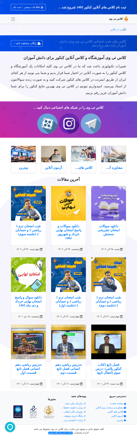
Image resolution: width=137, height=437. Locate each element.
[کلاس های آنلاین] (83, 154)
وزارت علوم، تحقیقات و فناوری (67, 407)
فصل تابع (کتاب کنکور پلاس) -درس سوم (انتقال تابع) (109, 368)
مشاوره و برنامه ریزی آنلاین (110, 407)
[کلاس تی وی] (68, 29)
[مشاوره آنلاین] (113, 154)
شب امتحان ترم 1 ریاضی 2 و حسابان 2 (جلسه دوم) (108, 301)
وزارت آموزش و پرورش (71, 420)
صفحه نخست (117, 403)
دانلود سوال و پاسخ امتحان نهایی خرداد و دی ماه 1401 (28, 301)
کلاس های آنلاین (81, 167)
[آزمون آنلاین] (53, 154)
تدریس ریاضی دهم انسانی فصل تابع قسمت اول (28, 368)
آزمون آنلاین (53, 167)
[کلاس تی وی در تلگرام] (90, 123)
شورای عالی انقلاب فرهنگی (69, 412)
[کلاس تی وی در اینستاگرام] (68, 123)
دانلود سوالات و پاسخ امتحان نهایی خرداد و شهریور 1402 (68, 232)
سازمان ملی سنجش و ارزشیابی (67, 403)
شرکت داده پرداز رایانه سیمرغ (60, 433)
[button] (117, 29)
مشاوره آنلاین (113, 167)
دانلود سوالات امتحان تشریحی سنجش (109, 230)
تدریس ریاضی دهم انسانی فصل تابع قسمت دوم (68, 368)
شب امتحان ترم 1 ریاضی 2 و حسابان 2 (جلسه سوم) (28, 230)
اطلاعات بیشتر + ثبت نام (27, 7)
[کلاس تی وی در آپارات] (47, 123)
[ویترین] (23, 154)
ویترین (23, 167)
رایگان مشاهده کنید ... (25, 43)
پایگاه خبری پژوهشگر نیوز (70, 416)
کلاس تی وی (116, 18)
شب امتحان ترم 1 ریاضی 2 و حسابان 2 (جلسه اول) (68, 301)
